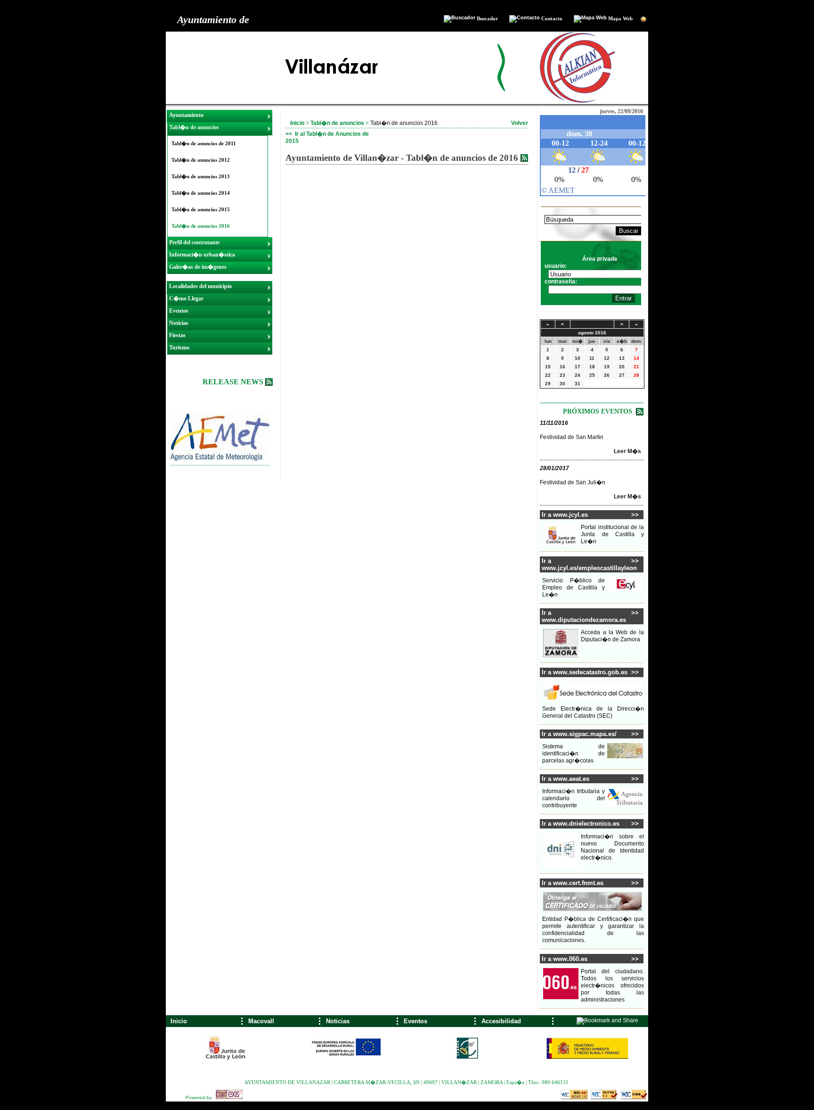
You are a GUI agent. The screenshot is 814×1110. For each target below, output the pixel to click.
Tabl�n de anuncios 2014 (200, 193)
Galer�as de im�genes (198, 267)
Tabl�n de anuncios (194, 127)
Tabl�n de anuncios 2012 (200, 160)
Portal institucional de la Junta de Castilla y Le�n (612, 534)
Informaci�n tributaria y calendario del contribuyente (573, 798)
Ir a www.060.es (564, 958)
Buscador (486, 18)
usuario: (556, 266)
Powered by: (201, 1097)
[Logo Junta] (226, 1067)
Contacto (551, 18)
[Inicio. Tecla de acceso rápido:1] (331, 101)
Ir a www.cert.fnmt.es (572, 882)
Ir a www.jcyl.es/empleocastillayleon (586, 564)
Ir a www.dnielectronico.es (580, 823)
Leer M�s (627, 451)
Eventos (178, 310)
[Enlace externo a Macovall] (577, 101)
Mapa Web (620, 18)
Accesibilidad (501, 1021)
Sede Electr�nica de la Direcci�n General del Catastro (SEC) (593, 712)
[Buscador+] (459, 19)
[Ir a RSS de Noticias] (269, 383)
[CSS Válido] (633, 1097)
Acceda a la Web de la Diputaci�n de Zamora (612, 636)
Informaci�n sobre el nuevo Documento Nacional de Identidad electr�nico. (612, 847)
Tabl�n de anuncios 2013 (200, 176)
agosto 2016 (592, 332)
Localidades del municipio (200, 286)
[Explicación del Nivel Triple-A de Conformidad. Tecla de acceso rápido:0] (575, 1097)
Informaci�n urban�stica (202, 254)
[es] (643, 20)
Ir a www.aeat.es (565, 778)
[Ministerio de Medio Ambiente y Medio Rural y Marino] (587, 1067)
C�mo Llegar (186, 298)
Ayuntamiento (186, 115)
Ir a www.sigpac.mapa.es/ (579, 733)
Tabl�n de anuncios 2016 (200, 226)
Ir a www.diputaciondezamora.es (584, 616)
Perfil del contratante (194, 242)
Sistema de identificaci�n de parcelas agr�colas (573, 753)
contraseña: (561, 281)
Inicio (297, 123)
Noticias (178, 323)
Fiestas (177, 335)
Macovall (261, 1021)
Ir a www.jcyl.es (565, 514)
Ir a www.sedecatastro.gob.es (584, 672)
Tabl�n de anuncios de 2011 (203, 143)
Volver (519, 123)
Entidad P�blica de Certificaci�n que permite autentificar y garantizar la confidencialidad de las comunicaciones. (593, 930)
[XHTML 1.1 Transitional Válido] (605, 1097)
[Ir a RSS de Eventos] (639, 413)
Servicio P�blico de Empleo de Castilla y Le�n (573, 587)
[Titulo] (220, 459)
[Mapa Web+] (590, 19)
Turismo (179, 347)
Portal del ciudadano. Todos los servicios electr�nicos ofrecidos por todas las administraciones (612, 985)
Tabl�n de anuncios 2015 (200, 209)
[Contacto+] (524, 19)
